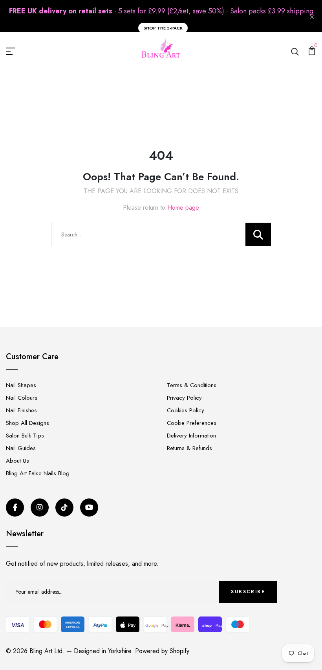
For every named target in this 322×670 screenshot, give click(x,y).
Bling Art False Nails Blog (38, 473)
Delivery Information (191, 435)
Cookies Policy (185, 410)
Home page (183, 207)
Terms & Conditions (191, 385)
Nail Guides (21, 448)
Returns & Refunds (189, 448)
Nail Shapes (21, 385)
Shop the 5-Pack (163, 28)
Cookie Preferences (191, 423)
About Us (17, 460)
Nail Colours (21, 397)
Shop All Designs (27, 423)
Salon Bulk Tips (25, 435)
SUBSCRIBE (248, 591)
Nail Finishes (21, 410)
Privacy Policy (184, 397)
